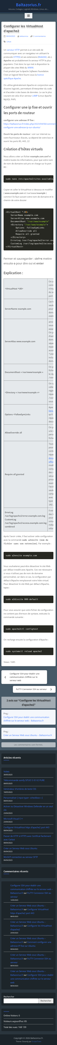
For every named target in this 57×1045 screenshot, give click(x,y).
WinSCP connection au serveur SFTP (21, 857)
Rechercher (9, 996)
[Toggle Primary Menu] (28, 16)
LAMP (35, 95)
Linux (9, 41)
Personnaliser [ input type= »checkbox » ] (23, 797)
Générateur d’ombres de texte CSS (20, 788)
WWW (30, 67)
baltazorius (24, 36)
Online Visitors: (11, 1015)
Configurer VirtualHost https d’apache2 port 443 (26, 827)
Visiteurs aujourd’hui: (14, 1021)
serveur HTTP (13, 49)
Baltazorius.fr (28, 4)
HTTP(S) (16, 57)
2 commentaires (39, 36)
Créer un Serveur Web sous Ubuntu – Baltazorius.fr (27, 735)
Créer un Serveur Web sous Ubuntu (20, 848)
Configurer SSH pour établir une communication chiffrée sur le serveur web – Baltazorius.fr (26, 719)
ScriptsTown (36, 1041)
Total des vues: (11, 1027)
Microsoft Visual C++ (13, 818)
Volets (6, 771)
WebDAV (42, 57)
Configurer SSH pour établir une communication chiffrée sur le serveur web (31, 979)
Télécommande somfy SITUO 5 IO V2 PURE (24, 780)
